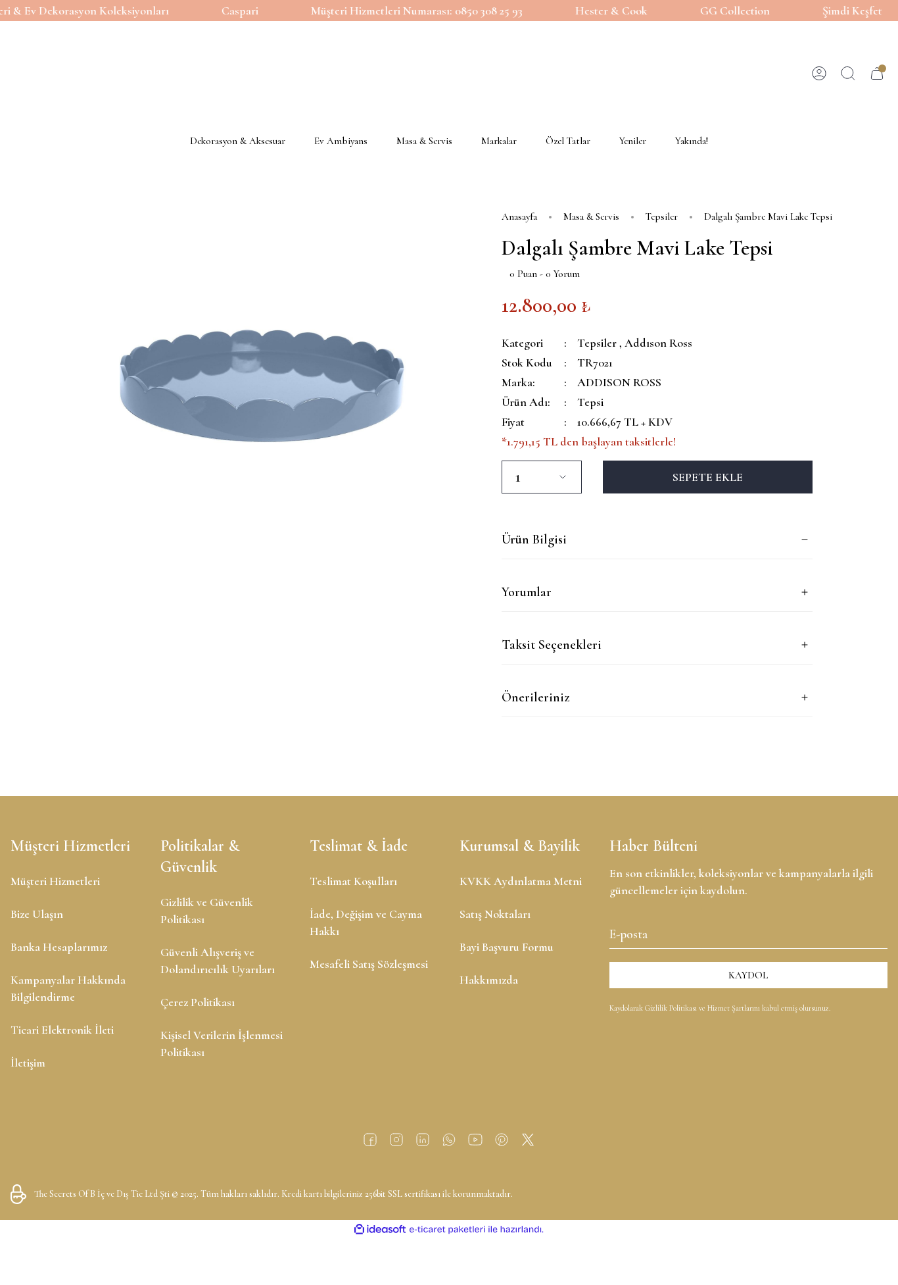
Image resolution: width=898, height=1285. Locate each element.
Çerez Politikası (197, 1002)
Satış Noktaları (495, 914)
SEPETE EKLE (708, 477)
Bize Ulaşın (37, 914)
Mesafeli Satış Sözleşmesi (369, 964)
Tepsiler (597, 343)
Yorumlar (527, 592)
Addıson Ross (658, 343)
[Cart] (876, 73)
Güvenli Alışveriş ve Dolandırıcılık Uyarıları (217, 960)
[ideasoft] (380, 1229)
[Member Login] (819, 73)
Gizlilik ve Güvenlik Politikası (206, 910)
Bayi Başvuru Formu (507, 947)
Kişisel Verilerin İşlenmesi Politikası (221, 1043)
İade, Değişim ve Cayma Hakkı (366, 922)
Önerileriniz (535, 697)
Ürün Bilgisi (534, 539)
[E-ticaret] (447, 1230)
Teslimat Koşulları (353, 881)
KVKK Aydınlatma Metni (521, 881)
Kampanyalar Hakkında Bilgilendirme (68, 988)
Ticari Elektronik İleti (62, 1029)
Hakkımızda (489, 979)
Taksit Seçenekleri (552, 645)
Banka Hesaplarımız (59, 947)
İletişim (28, 1062)
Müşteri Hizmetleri (55, 881)
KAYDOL (748, 975)
